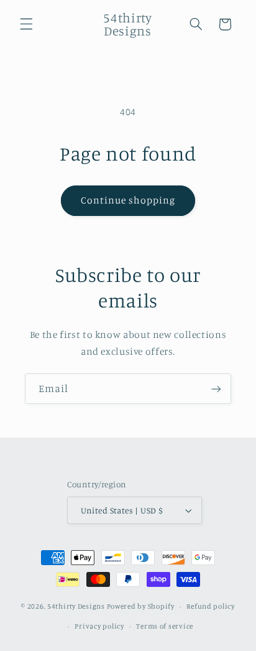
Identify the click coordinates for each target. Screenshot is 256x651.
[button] (26, 24)
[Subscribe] (216, 388)
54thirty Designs (76, 606)
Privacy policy (99, 626)
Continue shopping (128, 200)
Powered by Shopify (141, 606)
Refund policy (210, 606)
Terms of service (164, 626)
